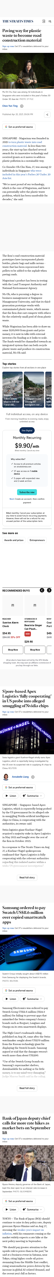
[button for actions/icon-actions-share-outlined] (47, 115)
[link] (17, 21)
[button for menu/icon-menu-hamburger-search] (50, 21)
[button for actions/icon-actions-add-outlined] (22, 106)
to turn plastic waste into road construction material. (22, 143)
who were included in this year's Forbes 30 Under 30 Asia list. (26, 174)
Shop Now (13, 650)
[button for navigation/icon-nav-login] (44, 21)
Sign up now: (8, 46)
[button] (44, 21)
